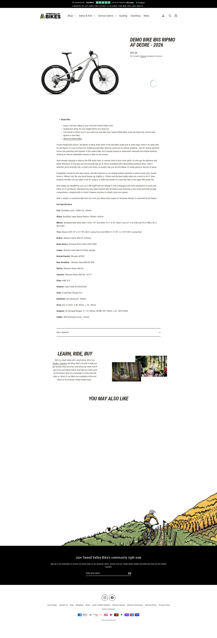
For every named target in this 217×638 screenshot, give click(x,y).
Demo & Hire (86, 15)
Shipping (143, 56)
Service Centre (106, 15)
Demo (88, 605)
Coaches (63, 363)
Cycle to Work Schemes (101, 605)
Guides (56, 363)
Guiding (123, 15)
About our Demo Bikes (72, 138)
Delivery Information (135, 605)
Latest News (52, 605)
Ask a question (63, 332)
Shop (70, 15)
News (146, 15)
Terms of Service (108, 609)
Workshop (79, 605)
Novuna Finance (119, 605)
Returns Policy (151, 605)
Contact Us (63, 605)
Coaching (135, 15)
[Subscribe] (129, 573)
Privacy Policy (164, 605)
